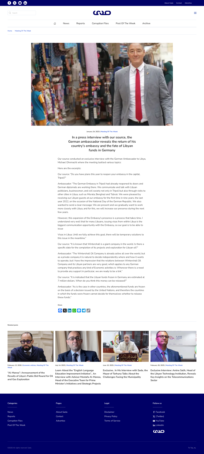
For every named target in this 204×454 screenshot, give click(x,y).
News (10, 412)
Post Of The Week (125, 23)
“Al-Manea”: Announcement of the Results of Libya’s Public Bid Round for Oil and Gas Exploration (30, 376)
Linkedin (160, 425)
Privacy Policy (110, 416)
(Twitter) (160, 416)
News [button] (66, 23)
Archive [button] (146, 23)
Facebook (160, 412)
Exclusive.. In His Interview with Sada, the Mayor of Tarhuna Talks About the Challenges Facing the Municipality (125, 374)
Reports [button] (80, 23)
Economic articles (29, 365)
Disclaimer (109, 412)
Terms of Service (112, 420)
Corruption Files (100, 23)
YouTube (160, 420)
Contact (179, 3)
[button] (195, 13)
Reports (11, 416)
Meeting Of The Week (109, 131)
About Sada (168, 3)
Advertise (188, 3)
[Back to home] (102, 13)
